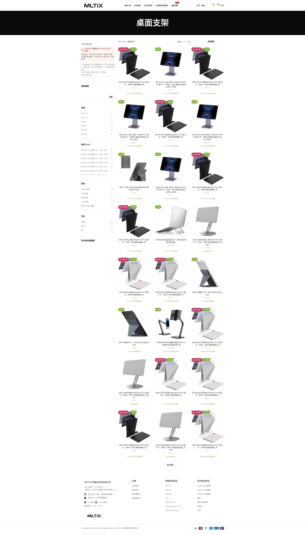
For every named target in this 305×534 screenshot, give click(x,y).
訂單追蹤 (135, 486)
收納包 (199, 506)
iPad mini (168, 494)
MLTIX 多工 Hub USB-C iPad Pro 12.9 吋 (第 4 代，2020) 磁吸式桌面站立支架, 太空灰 (134, 137)
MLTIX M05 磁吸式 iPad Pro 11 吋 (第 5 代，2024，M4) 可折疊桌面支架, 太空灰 (134, 395)
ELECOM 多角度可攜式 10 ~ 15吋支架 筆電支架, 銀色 (171, 241)
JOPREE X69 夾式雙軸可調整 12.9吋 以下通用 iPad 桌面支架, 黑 (171, 343)
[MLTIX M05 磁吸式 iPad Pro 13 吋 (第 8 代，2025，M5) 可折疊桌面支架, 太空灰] (170, 426)
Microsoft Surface (172, 510)
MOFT (134, 193)
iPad (166, 498)
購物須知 (135, 490)
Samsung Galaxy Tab (173, 506)
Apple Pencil (170, 502)
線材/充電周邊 (202, 502)
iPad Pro (168, 486)
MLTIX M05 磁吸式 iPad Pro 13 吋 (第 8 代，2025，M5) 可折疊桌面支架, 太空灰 (170, 447)
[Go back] (133, 23)
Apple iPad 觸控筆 (204, 494)
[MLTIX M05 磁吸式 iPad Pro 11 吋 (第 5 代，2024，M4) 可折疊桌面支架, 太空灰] (134, 374)
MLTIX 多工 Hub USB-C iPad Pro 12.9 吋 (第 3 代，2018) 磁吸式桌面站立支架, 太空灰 (207, 137)
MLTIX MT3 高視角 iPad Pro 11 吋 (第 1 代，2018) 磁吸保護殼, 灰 (134, 293)
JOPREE (171, 348)
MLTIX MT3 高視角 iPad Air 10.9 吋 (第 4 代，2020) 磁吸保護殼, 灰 (171, 394)
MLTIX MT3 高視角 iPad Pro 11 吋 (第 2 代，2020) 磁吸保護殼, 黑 (134, 83)
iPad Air (168, 490)
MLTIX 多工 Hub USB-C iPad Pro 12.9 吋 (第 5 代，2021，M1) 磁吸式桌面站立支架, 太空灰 (171, 189)
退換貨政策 (136, 498)
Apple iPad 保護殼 (204, 486)
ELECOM (171, 245)
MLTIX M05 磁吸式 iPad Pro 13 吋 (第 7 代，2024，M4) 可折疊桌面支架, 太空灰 (207, 242)
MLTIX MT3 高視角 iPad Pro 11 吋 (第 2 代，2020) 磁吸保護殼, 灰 (207, 446)
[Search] (208, 5)
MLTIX (134, 88)
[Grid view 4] (203, 41)
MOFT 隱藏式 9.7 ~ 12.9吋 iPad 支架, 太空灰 (134, 343)
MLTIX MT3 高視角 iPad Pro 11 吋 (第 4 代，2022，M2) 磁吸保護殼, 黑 (171, 136)
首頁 (119, 41)
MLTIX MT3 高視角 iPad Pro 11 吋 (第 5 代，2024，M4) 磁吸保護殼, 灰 (207, 394)
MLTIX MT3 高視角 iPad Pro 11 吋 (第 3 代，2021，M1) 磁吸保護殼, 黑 (134, 241)
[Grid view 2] (195, 41)
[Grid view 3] (199, 41)
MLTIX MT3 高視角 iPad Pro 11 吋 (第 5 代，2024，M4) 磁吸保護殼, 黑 (207, 83)
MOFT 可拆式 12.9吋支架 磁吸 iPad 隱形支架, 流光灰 (134, 188)
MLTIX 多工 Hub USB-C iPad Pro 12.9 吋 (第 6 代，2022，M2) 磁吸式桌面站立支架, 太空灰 (171, 84)
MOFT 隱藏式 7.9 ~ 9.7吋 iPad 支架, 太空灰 (207, 293)
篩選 (111, 97)
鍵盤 (199, 498)
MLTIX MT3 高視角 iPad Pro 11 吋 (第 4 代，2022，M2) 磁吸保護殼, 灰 (207, 343)
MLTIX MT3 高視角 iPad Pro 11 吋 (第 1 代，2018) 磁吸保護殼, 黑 (207, 188)
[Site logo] (93, 5)
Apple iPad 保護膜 (204, 490)
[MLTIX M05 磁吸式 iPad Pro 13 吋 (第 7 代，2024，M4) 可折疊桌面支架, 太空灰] (207, 221)
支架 (124, 41)
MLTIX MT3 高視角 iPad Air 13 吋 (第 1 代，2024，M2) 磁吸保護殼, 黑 (134, 446)
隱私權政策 (136, 494)
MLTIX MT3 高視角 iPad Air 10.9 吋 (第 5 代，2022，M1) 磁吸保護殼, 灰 (171, 293)
